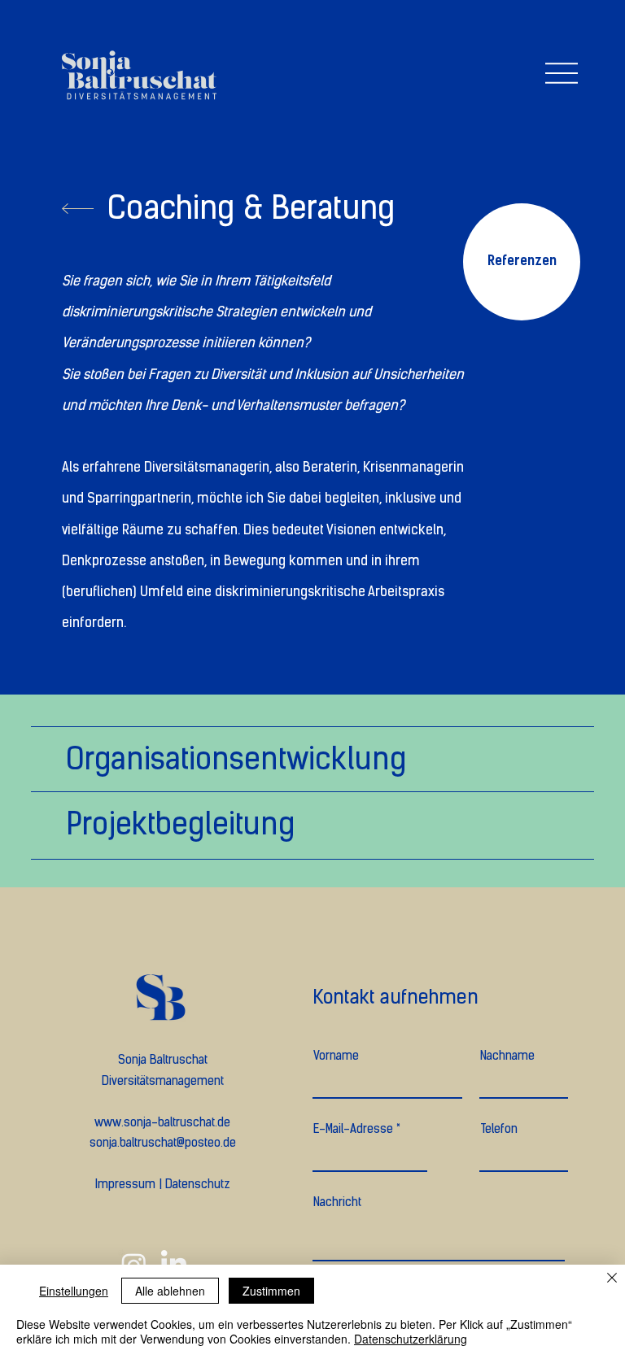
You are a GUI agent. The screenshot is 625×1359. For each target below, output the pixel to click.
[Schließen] (612, 1279)
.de (228, 1142)
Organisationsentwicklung (236, 759)
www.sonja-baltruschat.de (162, 1122)
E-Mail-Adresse (353, 1129)
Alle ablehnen (170, 1291)
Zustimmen (271, 1291)
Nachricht (337, 1202)
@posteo (199, 1142)
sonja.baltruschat (133, 1142)
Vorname (336, 1056)
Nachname (507, 1056)
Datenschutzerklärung (410, 1339)
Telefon (499, 1129)
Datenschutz (197, 1184)
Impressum (125, 1184)
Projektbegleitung (180, 824)
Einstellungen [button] (73, 1291)
